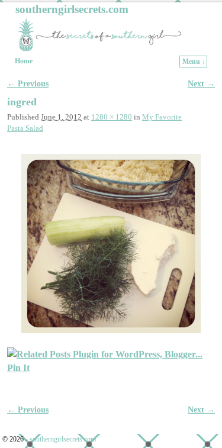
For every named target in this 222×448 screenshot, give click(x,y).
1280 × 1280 (111, 117)
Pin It (18, 368)
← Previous (28, 83)
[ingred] (111, 243)
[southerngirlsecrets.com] (111, 35)
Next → (201, 83)
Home (24, 61)
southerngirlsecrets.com (71, 9)
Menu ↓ (193, 61)
